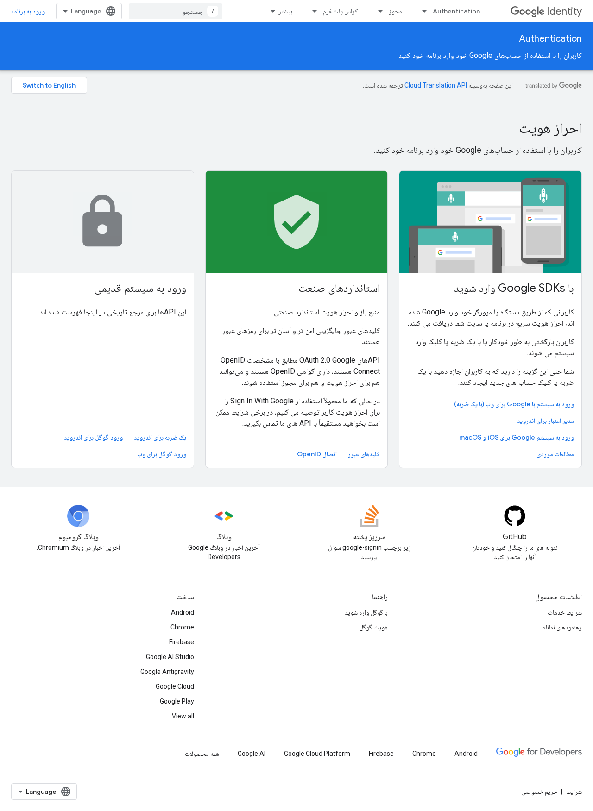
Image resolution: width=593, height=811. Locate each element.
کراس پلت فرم (340, 11)
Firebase (181, 642)
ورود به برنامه (28, 11)
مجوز (395, 11)
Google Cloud (175, 686)
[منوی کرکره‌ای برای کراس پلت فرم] (312, 11)
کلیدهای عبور (364, 454)
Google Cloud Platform (317, 753)
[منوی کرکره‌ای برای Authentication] (421, 11)
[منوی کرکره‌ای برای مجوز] (377, 11)
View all (183, 716)
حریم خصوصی (539, 791)
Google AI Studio (170, 656)
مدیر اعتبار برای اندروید (545, 420)
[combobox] (175, 11)
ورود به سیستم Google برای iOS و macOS (516, 437)
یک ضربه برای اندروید (160, 437)
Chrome (182, 627)
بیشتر (285, 11)
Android (182, 612)
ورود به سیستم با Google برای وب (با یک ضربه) (514, 404)
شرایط (574, 791)
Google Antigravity (167, 671)
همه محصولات (202, 753)
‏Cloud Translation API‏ (435, 85)
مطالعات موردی (555, 454)
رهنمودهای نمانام (562, 627)
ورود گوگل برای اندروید (93, 437)
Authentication (456, 11)
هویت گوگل (374, 627)
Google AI (251, 753)
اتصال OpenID (317, 454)
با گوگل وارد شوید (366, 612)
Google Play (177, 701)
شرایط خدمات (565, 612)
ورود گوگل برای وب (161, 454)
